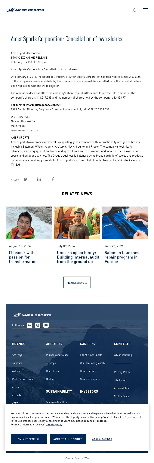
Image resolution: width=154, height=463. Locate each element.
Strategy (51, 362)
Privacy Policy (122, 371)
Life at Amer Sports (91, 354)
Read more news (75, 282)
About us (54, 343)
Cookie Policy (121, 396)
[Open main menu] (145, 10)
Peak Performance (22, 379)
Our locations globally (92, 362)
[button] (135, 10)
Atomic (16, 387)
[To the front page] (66, 10)
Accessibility (121, 388)
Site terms (120, 380)
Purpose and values (57, 354)
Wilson (16, 371)
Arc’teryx (17, 354)
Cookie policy (54, 424)
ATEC (15, 403)
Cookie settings (102, 438)
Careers (87, 343)
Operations (52, 371)
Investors (89, 391)
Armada (16, 395)
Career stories (88, 371)
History (50, 379)
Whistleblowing (123, 354)
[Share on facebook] (57, 179)
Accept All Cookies (67, 439)
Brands (18, 343)
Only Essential (28, 439)
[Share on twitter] (30, 179)
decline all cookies (95, 420)
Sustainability (59, 391)
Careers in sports (90, 379)
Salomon (17, 362)
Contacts (122, 343)
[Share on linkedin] (44, 179)
